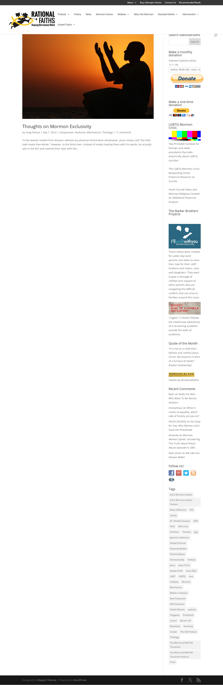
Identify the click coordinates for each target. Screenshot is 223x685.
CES (192, 509)
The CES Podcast (188, 631)
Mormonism (189, 14)
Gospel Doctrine (178, 543)
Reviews (122, 14)
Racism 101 (185, 620)
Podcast (62, 14)
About (130, 3)
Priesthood (188, 615)
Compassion (66, 132)
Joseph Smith (176, 570)
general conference (179, 537)
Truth (172, 662)
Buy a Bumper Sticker (151, 3)
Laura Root (191, 570)
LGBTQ (182, 576)
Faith (172, 526)
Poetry (77, 14)
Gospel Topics (65, 24)
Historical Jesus (177, 554)
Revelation (175, 626)
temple (173, 631)
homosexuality (177, 559)
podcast (192, 609)
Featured (80, 132)
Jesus (172, 565)
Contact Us (170, 3)
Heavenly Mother (178, 548)
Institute (191, 559)
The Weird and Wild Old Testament (181, 644)
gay (196, 531)
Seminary (188, 626)
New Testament (177, 598)
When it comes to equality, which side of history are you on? (184, 412)
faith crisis (183, 526)
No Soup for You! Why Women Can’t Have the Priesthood (185, 425)
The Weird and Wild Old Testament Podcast (181, 654)
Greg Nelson (33, 132)
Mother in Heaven (178, 592)
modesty (174, 581)
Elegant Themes (46, 680)
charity (173, 515)
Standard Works (166, 14)
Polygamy (174, 615)
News (88, 14)
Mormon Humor (104, 14)
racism (173, 620)
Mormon (186, 581)
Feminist (187, 531)
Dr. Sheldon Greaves (180, 520)
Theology (107, 132)
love (191, 576)
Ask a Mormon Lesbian (181, 494)
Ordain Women (177, 609)
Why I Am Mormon (143, 14)
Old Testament (177, 604)
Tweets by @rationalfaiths (184, 380)
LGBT (194, 264)
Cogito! (174, 317)
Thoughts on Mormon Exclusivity (56, 126)
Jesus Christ (184, 565)
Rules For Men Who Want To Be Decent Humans (183, 398)
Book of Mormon (178, 509)
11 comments (123, 132)
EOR (196, 520)
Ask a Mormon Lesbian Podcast (181, 502)
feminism (174, 531)
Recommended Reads (190, 3)
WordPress (80, 680)
